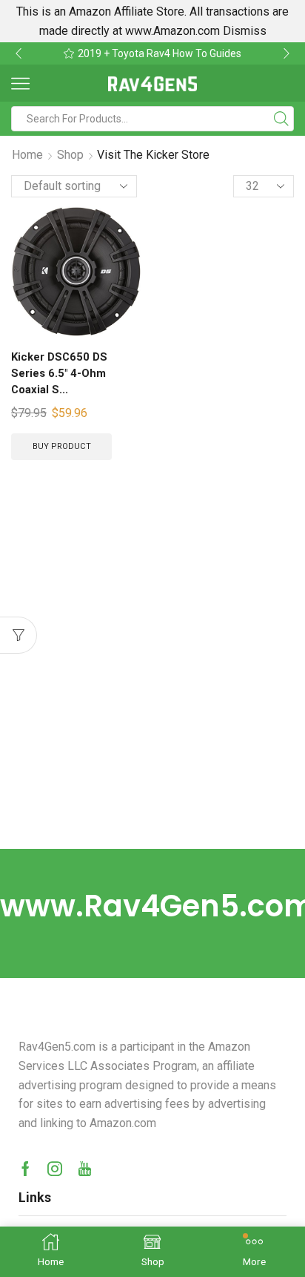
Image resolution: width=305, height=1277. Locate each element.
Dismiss (245, 31)
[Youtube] (85, 1168)
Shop (70, 155)
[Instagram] (54, 1168)
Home (27, 155)
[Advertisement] (152, 688)
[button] (18, 53)
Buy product (62, 446)
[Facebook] (26, 1168)
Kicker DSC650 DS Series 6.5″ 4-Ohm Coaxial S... (59, 373)
